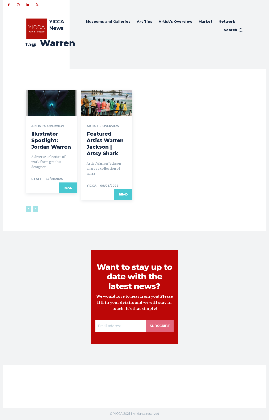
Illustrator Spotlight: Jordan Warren (51, 140)
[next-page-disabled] (35, 209)
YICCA (91, 186)
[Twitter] (37, 4)
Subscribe (160, 326)
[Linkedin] (27, 4)
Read (68, 188)
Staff (36, 179)
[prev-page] (28, 209)
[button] (233, 30)
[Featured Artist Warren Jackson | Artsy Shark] (106, 103)
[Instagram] (18, 4)
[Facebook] (8, 4)
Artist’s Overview (47, 125)
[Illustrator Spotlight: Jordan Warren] (51, 103)
